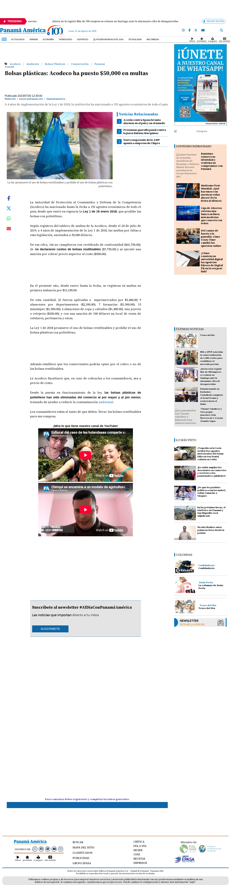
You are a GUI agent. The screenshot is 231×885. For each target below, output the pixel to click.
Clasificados (83, 853)
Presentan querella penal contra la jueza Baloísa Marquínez (144, 131)
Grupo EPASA (82, 863)
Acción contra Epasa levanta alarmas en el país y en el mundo (144, 121)
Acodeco (15, 64)
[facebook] (189, 30)
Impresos (140, 863)
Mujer (137, 850)
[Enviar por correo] (9, 229)
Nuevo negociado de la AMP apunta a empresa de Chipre (141, 141)
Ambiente (33, 64)
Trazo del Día (207, 335)
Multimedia (153, 39)
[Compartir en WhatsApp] (9, 219)
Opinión (33, 39)
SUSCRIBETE (50, 628)
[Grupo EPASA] (184, 862)
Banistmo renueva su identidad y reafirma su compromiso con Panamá (212, 161)
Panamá (99, 64)
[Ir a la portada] (23, 31)
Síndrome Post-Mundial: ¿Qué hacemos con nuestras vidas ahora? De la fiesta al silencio (211, 193)
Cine (136, 854)
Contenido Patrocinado (193, 146)
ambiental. (106, 402)
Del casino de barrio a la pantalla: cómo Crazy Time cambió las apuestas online (211, 238)
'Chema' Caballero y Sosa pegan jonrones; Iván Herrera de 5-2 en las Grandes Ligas (211, 415)
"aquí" (192, 882)
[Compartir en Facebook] (9, 198)
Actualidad (18, 39)
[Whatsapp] (35, 849)
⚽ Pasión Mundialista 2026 (108, 39)
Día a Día (139, 846)
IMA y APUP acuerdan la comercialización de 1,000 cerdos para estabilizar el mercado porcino (211, 358)
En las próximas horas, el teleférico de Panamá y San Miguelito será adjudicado (211, 511)
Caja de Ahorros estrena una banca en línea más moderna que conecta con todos (211, 215)
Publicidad (81, 858)
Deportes (82, 39)
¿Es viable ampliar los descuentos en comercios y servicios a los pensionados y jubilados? (211, 471)
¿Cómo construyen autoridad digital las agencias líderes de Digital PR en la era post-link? (212, 262)
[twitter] (195, 30)
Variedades (65, 39)
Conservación (80, 64)
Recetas (139, 858)
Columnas (184, 555)
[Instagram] (183, 30)
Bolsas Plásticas (55, 64)
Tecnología (135, 39)
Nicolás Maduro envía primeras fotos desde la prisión (210, 530)
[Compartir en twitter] (9, 208)
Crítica (138, 841)
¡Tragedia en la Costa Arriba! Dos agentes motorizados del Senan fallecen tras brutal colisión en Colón (210, 454)
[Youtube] (203, 30)
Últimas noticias (190, 329)
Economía (48, 39)
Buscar (78, 842)
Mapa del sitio (83, 847)
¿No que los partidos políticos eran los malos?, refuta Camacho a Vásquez (211, 491)
